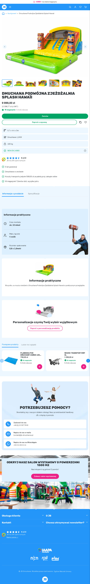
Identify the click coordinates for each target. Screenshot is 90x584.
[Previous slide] (2, 361)
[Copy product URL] (80, 122)
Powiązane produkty (10, 344)
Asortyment (12, 13)
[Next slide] (88, 361)
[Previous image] (5, 47)
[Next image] (85, 47)
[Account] (75, 7)
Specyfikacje (33, 194)
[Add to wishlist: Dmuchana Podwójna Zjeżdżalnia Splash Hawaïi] (85, 122)
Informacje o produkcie (12, 194)
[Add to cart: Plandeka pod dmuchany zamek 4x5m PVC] (39, 366)
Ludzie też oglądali (28, 345)
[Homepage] (4, 7)
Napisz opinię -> (12, 537)
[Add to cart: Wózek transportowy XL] (83, 366)
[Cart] (85, 7)
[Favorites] (80, 7)
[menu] (10, 7)
